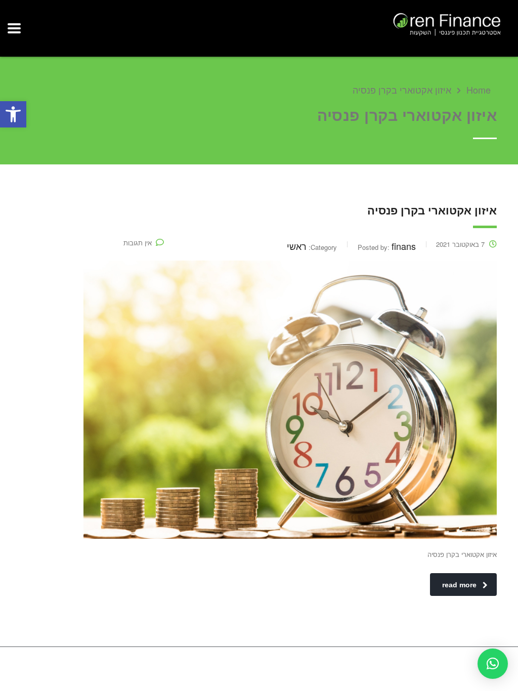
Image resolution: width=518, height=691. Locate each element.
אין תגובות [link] (137, 242)
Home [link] (478, 89)
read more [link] (459, 585)
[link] (13, 114)
